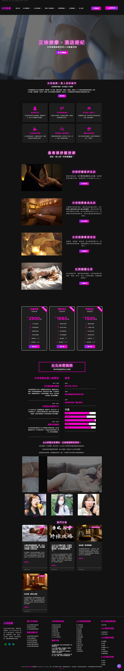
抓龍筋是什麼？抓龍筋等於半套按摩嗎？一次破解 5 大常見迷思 (62, 652)
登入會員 (81, 8)
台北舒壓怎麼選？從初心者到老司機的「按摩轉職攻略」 (62, 645)
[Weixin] (13, 644)
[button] (24, 474)
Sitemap (61, 668)
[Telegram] (9, 644)
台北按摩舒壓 (26, 8)
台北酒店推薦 (37, 8)
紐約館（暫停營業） (86, 545)
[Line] (5, 644)
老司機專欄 (72, 8)
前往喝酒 (62, 479)
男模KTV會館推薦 (49, 8)
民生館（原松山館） (31, 594)
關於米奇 (18, 8)
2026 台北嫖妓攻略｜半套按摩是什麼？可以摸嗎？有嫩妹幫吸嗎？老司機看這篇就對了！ (62, 548)
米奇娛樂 (31, 666)
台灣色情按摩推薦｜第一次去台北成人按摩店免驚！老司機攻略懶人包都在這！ (34, 547)
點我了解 (34, 346)
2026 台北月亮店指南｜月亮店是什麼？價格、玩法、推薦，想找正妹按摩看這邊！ (62, 655)
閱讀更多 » (27, 562)
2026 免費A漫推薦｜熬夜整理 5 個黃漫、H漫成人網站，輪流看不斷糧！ (62, 648)
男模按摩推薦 (61, 8)
